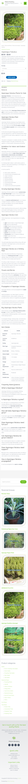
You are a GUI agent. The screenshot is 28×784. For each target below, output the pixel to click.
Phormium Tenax (6, 493)
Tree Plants (4, 704)
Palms (5, 699)
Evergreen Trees (8, 711)
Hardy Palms (7, 688)
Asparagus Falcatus (7, 588)
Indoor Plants (7, 697)
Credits (19, 778)
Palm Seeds (7, 675)
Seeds (3, 666)
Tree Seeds (7, 677)
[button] (21, 3)
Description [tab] (4, 87)
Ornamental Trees (8, 709)
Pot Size (3, 65)
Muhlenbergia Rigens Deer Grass (10, 529)
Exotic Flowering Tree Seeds (11, 668)
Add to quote (11, 77)
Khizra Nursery (9, 2)
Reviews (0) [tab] (4, 89)
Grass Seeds (7, 670)
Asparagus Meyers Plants (8, 552)
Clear (3, 70)
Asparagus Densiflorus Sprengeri (10, 623)
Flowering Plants (8, 682)
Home (3, 45)
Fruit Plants (4, 702)
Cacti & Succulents (8, 690)
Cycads (6, 684)
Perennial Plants (8, 45)
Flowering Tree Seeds (9, 673)
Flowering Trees (8, 713)
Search (23, 481)
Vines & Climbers (8, 686)
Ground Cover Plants (9, 695)
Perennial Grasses (16, 45)
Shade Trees (7, 706)
